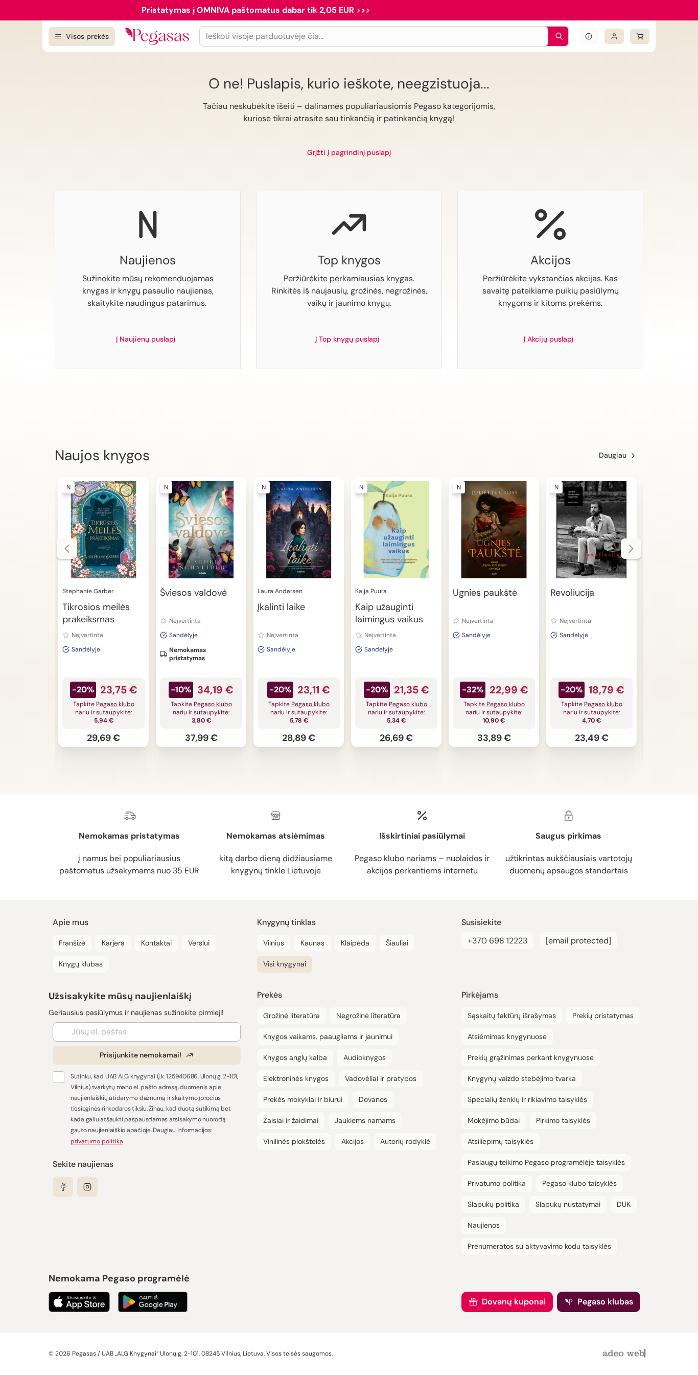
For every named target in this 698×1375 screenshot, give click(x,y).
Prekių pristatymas (603, 1015)
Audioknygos (364, 1057)
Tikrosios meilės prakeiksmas (96, 613)
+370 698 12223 (497, 940)
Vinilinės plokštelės (294, 1141)
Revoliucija (572, 593)
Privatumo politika (497, 1183)
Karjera (113, 943)
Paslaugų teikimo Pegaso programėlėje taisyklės (546, 1162)
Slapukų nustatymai (568, 1204)
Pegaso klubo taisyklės (579, 1183)
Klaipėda (355, 943)
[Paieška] (556, 36)
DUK (624, 1204)
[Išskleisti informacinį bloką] (588, 36)
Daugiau (612, 455)
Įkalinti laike (281, 607)
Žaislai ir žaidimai (290, 1120)
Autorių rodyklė (405, 1141)
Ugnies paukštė (485, 593)
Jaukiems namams (365, 1120)
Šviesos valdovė (193, 593)
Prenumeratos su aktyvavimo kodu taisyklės (539, 1246)
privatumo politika (97, 1141)
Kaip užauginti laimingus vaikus (389, 613)
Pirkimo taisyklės (563, 1120)
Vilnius (273, 943)
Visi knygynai (284, 963)
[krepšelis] (639, 36)
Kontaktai (156, 943)
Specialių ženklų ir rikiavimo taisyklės (527, 1099)
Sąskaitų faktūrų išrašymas (512, 1015)
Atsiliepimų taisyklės (500, 1141)
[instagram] (87, 1187)
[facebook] (63, 1187)
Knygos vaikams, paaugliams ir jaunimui (327, 1036)
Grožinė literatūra (291, 1015)
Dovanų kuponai (514, 1301)
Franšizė (72, 943)
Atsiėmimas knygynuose (507, 1036)
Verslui (199, 943)
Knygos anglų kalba (295, 1057)
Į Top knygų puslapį (347, 339)
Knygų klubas (81, 963)
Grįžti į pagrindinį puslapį (349, 152)
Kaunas (312, 943)
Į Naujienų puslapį (145, 339)
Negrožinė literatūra (368, 1015)
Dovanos (373, 1099)
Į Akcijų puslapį (548, 339)
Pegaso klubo (115, 704)
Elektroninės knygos (296, 1078)
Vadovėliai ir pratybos (380, 1078)
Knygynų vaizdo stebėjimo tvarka (522, 1078)
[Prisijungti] (614, 36)
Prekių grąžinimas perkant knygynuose (531, 1057)
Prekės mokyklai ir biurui (302, 1099)
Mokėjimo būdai (494, 1120)
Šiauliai (397, 943)
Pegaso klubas (605, 1301)
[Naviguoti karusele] (67, 548)
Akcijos (352, 1141)
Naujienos (484, 1225)
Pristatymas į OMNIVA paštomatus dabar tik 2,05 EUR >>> (256, 10)
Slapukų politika (493, 1204)
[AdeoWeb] (625, 1354)
